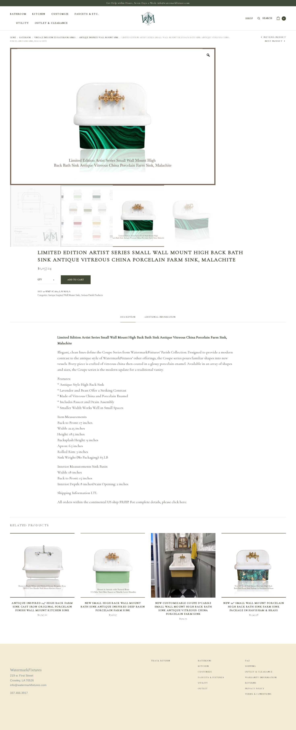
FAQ (247, 660)
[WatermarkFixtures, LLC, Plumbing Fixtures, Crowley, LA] (260, 708)
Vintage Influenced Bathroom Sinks (55, 37)
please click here (174, 502)
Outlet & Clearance (51, 23)
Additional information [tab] (160, 317)
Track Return (160, 660)
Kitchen (38, 14)
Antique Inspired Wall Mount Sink (98, 37)
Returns (251, 683)
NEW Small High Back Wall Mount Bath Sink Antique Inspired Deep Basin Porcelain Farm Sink (113, 606)
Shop (249, 18)
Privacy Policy (254, 688)
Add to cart (75, 279)
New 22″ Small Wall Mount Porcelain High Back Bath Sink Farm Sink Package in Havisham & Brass (253, 606)
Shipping (250, 666)
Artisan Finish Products (92, 295)
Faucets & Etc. (87, 14)
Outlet (203, 688)
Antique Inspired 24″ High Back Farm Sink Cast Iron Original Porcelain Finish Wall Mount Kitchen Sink (42, 606)
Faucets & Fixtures (211, 677)
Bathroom (18, 14)
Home (13, 37)
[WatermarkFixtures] (148, 18)
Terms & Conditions (258, 694)
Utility (22, 23)
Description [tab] (127, 317)
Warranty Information (261, 677)
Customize (60, 14)
